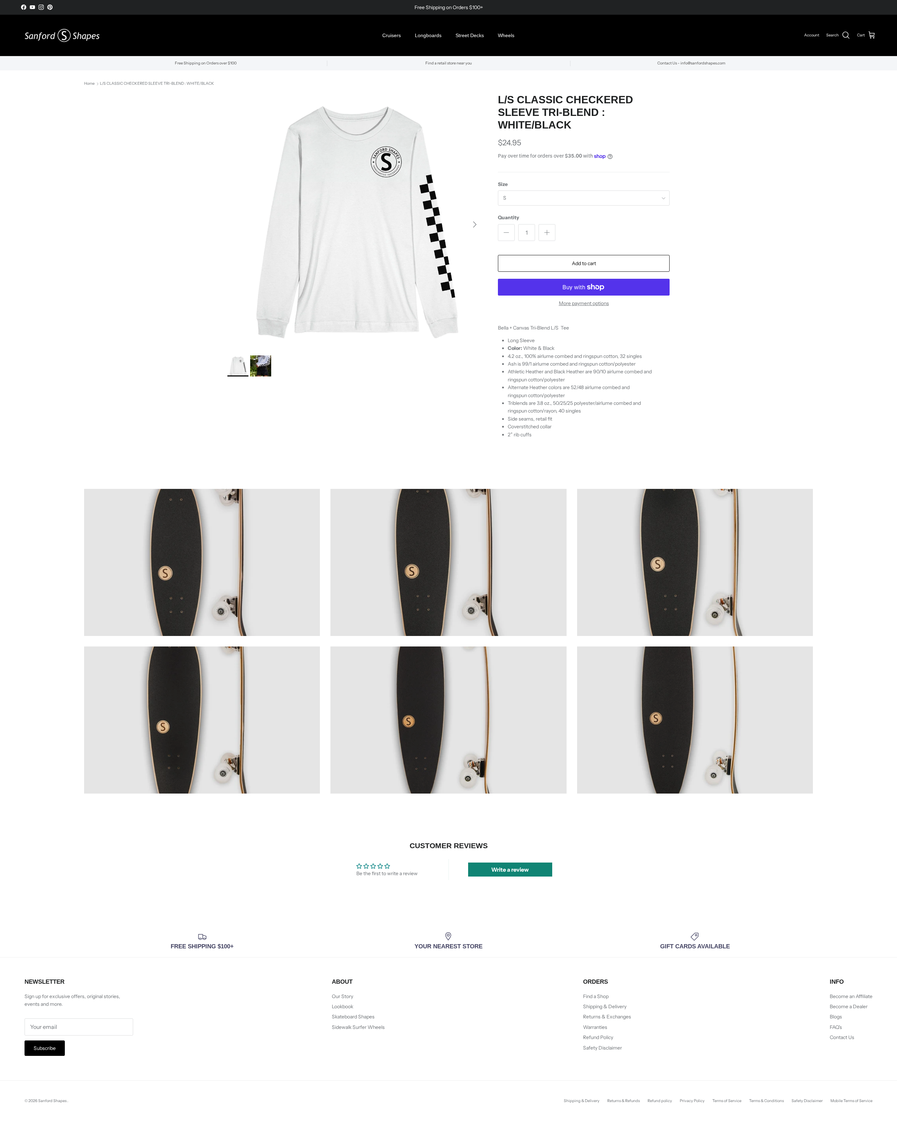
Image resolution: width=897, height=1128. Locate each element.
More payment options (584, 303)
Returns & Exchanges (607, 1016)
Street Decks (470, 35)
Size (503, 184)
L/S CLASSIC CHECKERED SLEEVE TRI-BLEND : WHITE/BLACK (157, 83)
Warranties (595, 1027)
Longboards (428, 35)
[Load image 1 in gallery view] (354, 221)
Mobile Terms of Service (851, 1100)
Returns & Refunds (623, 1100)
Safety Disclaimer (602, 1048)
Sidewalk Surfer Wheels (358, 1027)
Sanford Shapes (52, 1100)
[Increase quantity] (547, 232)
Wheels (506, 35)
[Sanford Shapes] (62, 35)
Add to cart (584, 263)
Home (89, 83)
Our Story (342, 996)
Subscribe (45, 1048)
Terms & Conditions (766, 1100)
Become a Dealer (849, 1006)
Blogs (836, 1016)
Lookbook (342, 1006)
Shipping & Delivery (604, 1006)
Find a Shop (596, 996)
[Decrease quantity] (506, 232)
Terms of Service (726, 1100)
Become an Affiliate (851, 996)
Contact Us (842, 1037)
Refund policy (660, 1100)
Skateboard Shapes (353, 1016)
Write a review (510, 869)
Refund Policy (598, 1037)
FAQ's (836, 1027)
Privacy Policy (692, 1100)
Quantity (508, 217)
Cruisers (391, 35)
